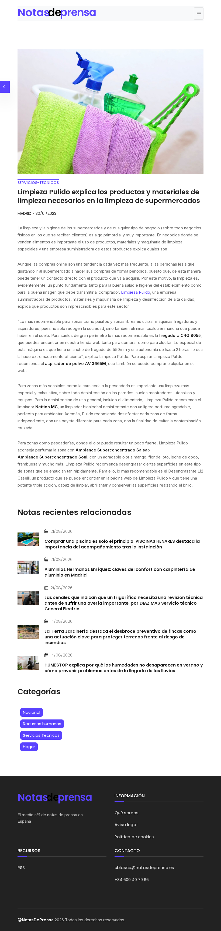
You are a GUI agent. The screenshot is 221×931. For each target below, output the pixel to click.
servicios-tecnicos (38, 182)
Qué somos (127, 813)
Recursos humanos (42, 723)
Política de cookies (134, 837)
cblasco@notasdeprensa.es (144, 867)
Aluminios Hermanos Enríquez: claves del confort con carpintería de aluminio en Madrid (119, 572)
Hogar (29, 746)
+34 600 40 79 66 (132, 879)
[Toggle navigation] (198, 13)
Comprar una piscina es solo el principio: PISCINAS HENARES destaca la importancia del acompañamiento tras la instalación (122, 544)
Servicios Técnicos (41, 735)
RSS (21, 867)
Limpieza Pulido (135, 292)
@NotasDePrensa (36, 919)
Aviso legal (126, 825)
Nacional (31, 712)
